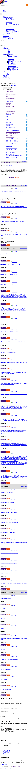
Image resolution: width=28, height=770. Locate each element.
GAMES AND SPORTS (10, 111)
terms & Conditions (7, 78)
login (4, 10)
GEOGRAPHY (9, 26)
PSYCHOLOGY (9, 27)
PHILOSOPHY (8, 158)
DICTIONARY (8, 103)
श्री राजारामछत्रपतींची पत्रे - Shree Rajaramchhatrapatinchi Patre (10, 659)
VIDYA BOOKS (16, 766)
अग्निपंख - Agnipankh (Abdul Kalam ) (6, 598)
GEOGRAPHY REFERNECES (11, 140)
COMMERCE (9, 22)
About (4, 753)
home (4, 16)
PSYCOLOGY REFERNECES (11, 148)
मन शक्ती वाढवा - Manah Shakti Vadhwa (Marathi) (8, 532)
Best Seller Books (6, 37)
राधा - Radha (2, 628)
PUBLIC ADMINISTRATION (12, 24)
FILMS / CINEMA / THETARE (12, 138)
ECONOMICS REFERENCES (11, 149)
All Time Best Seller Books (8, 38)
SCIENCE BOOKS (9, 124)
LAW (7, 109)
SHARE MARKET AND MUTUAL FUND (14, 151)
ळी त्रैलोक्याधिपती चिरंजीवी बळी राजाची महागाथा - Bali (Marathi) (9, 563)
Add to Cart (12, 177)
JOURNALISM (9, 33)
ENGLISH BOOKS (10, 20)
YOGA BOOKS (9, 135)
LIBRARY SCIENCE (10, 154)
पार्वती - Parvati (3, 608)
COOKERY (8, 116)
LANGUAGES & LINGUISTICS (12, 99)
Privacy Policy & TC (7, 750)
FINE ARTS (8, 104)
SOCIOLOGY (9, 23)
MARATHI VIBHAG (10, 91)
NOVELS (8, 49)
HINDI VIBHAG (9, 93)
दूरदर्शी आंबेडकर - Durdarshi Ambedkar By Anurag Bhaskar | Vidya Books (12, 264)
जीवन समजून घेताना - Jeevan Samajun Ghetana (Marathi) (9, 522)
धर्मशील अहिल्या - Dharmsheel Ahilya (6, 669)
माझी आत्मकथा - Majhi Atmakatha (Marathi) (7, 502)
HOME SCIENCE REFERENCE (12, 133)
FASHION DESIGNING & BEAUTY (13, 132)
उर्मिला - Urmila (3, 618)
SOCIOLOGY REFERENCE (11, 143)
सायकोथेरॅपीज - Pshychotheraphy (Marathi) (7, 573)
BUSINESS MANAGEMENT (11, 127)
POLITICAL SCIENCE (11, 19)
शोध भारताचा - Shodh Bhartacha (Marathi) (7, 492)
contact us (5, 76)
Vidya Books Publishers (8, 17)
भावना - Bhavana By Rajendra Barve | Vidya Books (8, 352)
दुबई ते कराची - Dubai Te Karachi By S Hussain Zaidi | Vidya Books (11, 331)
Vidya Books (6, 48)
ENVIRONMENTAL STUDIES (12, 31)
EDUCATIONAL (9, 121)
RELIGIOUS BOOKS (10, 32)
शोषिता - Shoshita (3, 649)
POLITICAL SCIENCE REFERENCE (13, 128)
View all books (23, 161)
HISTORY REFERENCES (9, 52)
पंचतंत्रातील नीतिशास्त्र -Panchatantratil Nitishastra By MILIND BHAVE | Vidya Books (14, 362)
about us (5, 75)
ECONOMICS (9, 18)
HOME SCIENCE (10, 29)
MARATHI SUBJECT (10, 30)
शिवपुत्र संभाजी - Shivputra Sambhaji (6, 689)
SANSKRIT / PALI (9, 125)
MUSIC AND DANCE (10, 137)
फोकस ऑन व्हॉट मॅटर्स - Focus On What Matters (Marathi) (9, 553)
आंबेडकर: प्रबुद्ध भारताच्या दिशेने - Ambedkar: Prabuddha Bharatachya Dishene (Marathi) (14, 583)
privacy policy (6, 77)
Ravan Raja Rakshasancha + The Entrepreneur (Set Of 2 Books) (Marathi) (12, 221)
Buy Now (17, 177)
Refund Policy (6, 752)
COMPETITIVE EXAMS (10, 98)
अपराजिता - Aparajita (4, 679)
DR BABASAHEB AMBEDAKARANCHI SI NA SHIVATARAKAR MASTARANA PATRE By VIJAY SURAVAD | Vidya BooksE (13, 373)
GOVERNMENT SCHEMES (11, 108)
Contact (4, 754)
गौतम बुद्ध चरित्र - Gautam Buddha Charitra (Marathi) (9, 512)
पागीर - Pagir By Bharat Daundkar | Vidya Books (8, 284)
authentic (5, 71)
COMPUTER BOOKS (10, 122)
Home (4, 47)
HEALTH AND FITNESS (10, 152)
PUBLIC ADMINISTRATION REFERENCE (14, 155)
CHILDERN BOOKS (10, 106)
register (4, 11)
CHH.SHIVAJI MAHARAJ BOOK (9, 53)
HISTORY (8, 25)
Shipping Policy (6, 751)
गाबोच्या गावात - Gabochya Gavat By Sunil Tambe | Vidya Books (10, 274)
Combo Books (6, 36)
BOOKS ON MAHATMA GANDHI (9, 51)
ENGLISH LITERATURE (11, 94)
